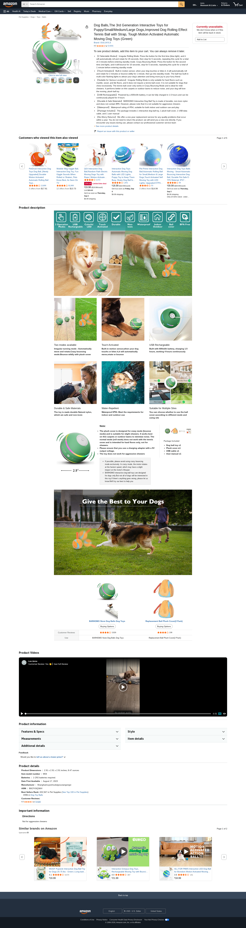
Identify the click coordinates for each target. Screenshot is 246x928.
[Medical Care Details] (51, 11)
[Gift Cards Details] (64, 11)
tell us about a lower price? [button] (49, 757)
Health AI (16, 11)
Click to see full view (58, 75)
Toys (38, 17)
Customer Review (36, 664)
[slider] (118, 713)
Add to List (201, 39)
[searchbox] (103, 4)
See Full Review (61, 664)
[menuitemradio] (219, 714)
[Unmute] (224, 713)
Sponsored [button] (23, 832)
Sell (69, 11)
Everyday (108, 11)
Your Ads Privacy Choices (154, 920)
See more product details (107, 126)
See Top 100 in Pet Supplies (75, 792)
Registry (77, 11)
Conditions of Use (87, 920)
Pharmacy (96, 11)
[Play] (21, 713)
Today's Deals (29, 11)
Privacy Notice (101, 920)
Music (86, 11)
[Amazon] (10, 4)
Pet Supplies (24, 17)
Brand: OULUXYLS (102, 42)
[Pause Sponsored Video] (83, 858)
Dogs (33, 17)
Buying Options (107, 626)
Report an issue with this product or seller (116, 131)
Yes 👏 (48, 664)
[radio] (39, 80)
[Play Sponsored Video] (123, 852)
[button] (6, 11)
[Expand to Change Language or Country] (196, 5)
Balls (44, 17)
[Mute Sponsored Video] (83, 863)
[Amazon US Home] (85, 912)
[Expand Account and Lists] (217, 5)
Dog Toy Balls (37, 795)
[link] (40, 175)
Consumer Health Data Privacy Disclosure (125, 920)
